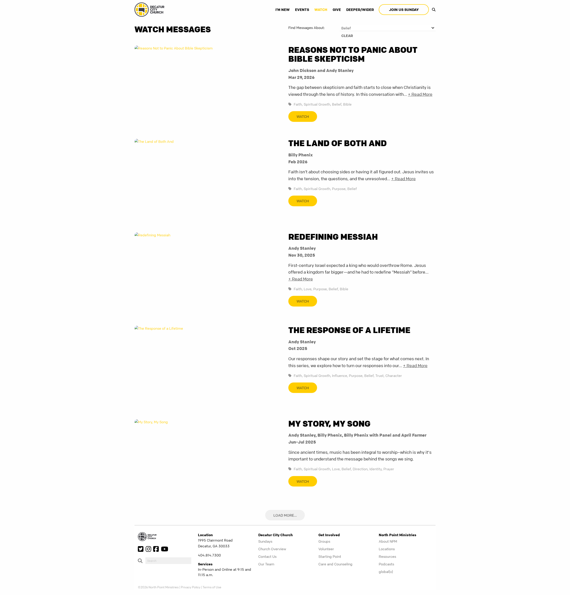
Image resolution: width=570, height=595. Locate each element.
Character (393, 375)
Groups (324, 541)
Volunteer (326, 549)
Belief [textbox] (346, 28)
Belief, (337, 104)
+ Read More (420, 94)
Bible (347, 104)
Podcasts (386, 564)
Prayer (388, 469)
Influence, (340, 375)
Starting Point (329, 556)
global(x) (386, 571)
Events (302, 9)
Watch (320, 9)
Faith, (298, 104)
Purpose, (339, 188)
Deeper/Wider (360, 9)
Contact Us (267, 556)
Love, (308, 289)
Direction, (360, 469)
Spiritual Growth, (317, 104)
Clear (347, 35)
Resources (387, 556)
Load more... (285, 515)
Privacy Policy (190, 587)
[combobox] (388, 28)
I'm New (282, 9)
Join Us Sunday (404, 9)
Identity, (376, 469)
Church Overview (272, 549)
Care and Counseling (335, 564)
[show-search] (433, 9)
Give (337, 9)
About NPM (388, 541)
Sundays (265, 541)
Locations (387, 549)
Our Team (266, 564)
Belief (352, 188)
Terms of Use (212, 587)
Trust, (380, 375)
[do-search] (168, 560)
